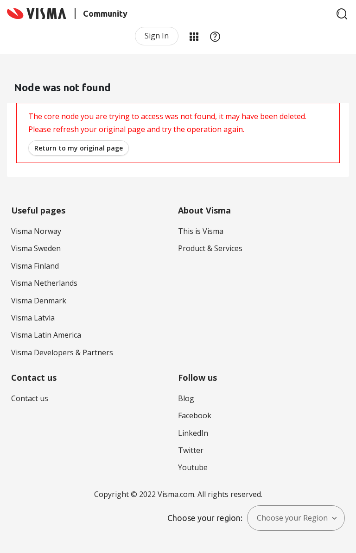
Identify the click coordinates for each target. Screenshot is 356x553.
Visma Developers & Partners (62, 352)
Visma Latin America (46, 335)
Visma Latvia (33, 318)
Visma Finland (35, 266)
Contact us (29, 398)
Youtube (193, 467)
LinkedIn (193, 433)
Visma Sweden (36, 248)
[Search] (342, 14)
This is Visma (200, 231)
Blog (186, 398)
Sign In (157, 36)
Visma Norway (36, 231)
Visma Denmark (38, 300)
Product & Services (210, 248)
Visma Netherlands (44, 283)
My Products (193, 36)
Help (215, 36)
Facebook (194, 415)
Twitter (190, 450)
